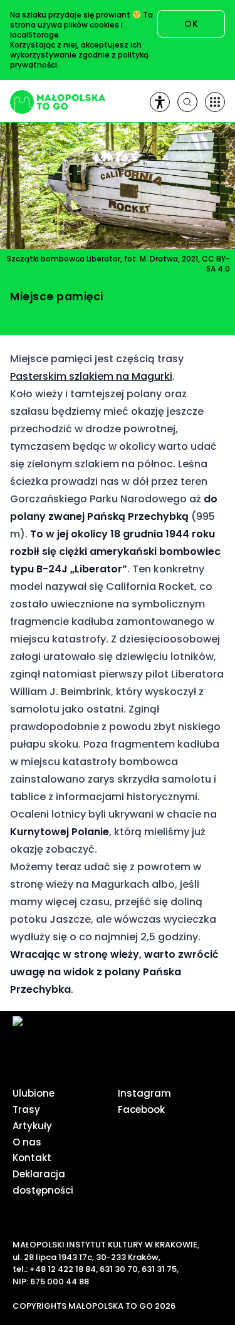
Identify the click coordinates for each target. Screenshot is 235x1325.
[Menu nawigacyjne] (215, 102)
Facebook (141, 1109)
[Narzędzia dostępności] (160, 102)
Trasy (26, 1109)
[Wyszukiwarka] (187, 102)
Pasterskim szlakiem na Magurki (91, 376)
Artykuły (32, 1125)
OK (191, 24)
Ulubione (34, 1093)
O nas (27, 1142)
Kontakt (32, 1157)
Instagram (144, 1093)
